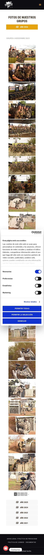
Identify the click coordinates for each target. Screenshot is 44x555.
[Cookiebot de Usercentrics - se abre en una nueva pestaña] (31, 232)
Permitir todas (22, 308)
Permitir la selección (22, 315)
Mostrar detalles (30, 302)
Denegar (22, 321)
